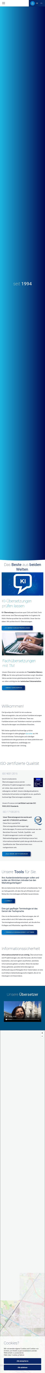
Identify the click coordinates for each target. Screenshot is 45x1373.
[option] (22, 283)
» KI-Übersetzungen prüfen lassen (17, 628)
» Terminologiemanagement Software (19, 932)
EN (41, 3)
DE (37, 3)
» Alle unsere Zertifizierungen (16, 854)
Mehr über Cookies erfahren (14, 1355)
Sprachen (29, 733)
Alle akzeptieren (22, 1361)
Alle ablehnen (22, 1367)
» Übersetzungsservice (13, 688)
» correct (8, 901)
